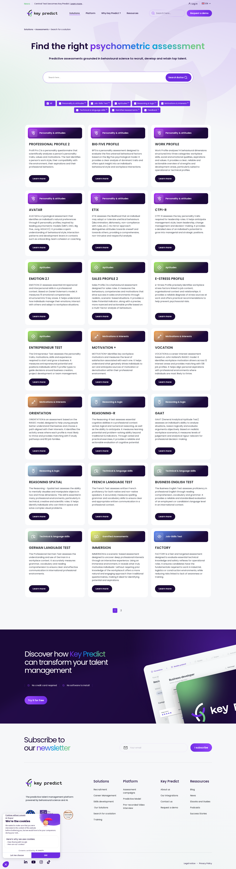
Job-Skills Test (102, 103)
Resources (132, 13)
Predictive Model (132, 798)
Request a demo (199, 13)
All (51, 103)
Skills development (104, 801)
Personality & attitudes (74, 103)
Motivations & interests (177, 103)
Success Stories (198, 813)
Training (98, 819)
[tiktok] (48, 862)
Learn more (76, 3)
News (27, 3)
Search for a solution (105, 813)
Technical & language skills (93, 110)
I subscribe (201, 747)
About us (165, 789)
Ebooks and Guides (200, 801)
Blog (192, 789)
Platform (91, 13)
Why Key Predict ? (111, 13)
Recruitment (100, 789)
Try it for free (36, 700)
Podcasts (195, 807)
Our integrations (169, 795)
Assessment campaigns (129, 791)
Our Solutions (101, 807)
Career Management (105, 795)
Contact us (166, 801)
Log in (194, 3)
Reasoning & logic (146, 103)
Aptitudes (123, 103)
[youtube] (33, 862)
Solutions (74, 13)
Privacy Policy (205, 863)
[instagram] (41, 862)
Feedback (153, 110)
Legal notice (189, 863)
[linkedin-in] (25, 862)
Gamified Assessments (128, 110)
